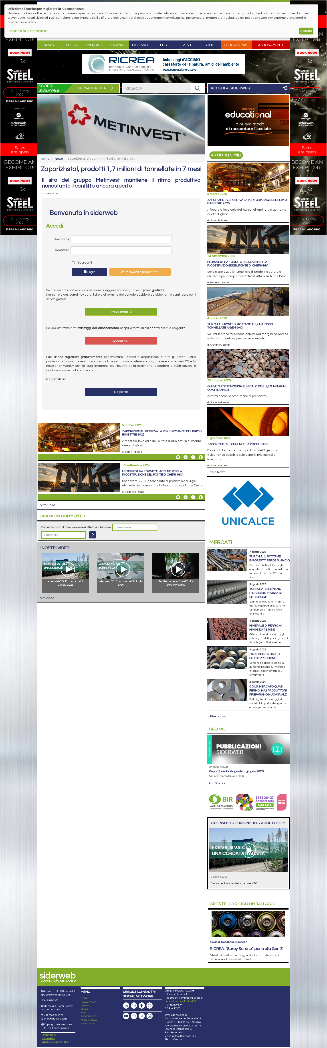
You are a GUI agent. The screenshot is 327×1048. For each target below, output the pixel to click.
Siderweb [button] (140, 45)
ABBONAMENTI (89, 1016)
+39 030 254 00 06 (53, 1015)
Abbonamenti (270, 45)
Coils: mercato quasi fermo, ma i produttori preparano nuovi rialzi (268, 690)
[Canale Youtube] (126, 1016)
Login (91, 272)
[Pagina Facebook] (141, 1005)
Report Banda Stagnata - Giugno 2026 (236, 771)
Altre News (47, 505)
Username (61, 239)
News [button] (49, 45)
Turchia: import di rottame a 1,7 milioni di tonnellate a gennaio (240, 326)
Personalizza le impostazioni (28, 30)
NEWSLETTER (88, 1023)
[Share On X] (193, 457)
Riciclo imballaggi (242, 904)
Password (62, 250)
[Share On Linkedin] (185, 457)
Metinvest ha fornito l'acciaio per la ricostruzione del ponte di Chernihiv (152, 473)
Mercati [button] (94, 45)
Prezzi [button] (72, 45)
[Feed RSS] (141, 1016)
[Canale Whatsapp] (149, 1016)
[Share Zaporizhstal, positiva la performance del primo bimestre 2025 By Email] (178, 457)
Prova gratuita (121, 311)
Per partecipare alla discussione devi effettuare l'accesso (76, 527)
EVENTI (84, 1013)
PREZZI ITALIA (88, 1002)
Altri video (47, 598)
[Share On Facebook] (200, 457)
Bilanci (117, 45)
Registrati (121, 391)
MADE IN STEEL (89, 1020)
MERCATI (85, 1005)
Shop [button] (209, 45)
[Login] (92, 534)
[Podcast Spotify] (134, 1016)
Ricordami (84, 262)
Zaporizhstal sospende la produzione (238, 444)
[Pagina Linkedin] (126, 1005)
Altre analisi (217, 716)
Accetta (306, 30)
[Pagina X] (149, 1005)
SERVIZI (85, 1009)
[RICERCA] (197, 88)
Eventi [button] (186, 45)
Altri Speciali (217, 783)
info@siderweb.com (55, 1019)
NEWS (84, 998)
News (59, 158)
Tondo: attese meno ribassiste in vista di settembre (265, 593)
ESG (163, 45)
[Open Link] (163, 63)
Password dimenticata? (141, 272)
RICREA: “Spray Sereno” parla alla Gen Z (246, 949)
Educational (236, 45)
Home (45, 158)
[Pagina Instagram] (134, 1005)
